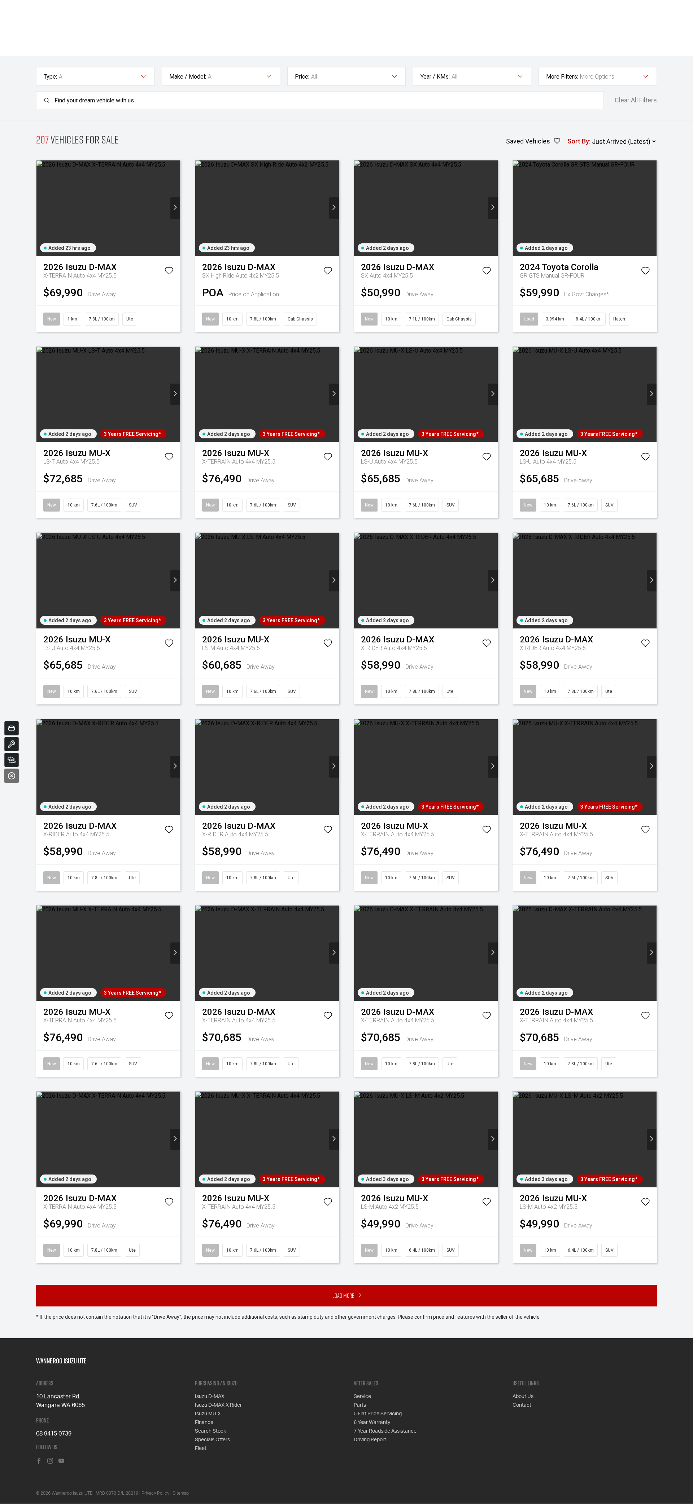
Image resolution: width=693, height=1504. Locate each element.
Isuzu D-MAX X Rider (218, 1405)
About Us (523, 1396)
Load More (343, 1295)
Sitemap (181, 1493)
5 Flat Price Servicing (378, 1413)
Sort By (578, 141)
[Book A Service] (11, 744)
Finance (204, 1422)
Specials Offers (212, 1439)
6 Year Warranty (372, 1422)
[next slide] (175, 208)
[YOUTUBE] (61, 1461)
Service (362, 1396)
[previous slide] (41, 208)
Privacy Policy (155, 1493)
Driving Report (370, 1439)
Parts (360, 1405)
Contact (522, 1405)
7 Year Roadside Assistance (385, 1431)
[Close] (11, 776)
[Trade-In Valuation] (11, 728)
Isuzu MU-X (208, 1413)
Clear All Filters (636, 100)
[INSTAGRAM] (50, 1461)
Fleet (200, 1448)
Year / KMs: (435, 76)
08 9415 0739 (53, 1434)
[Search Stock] (11, 760)
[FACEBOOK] (39, 1461)
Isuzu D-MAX (210, 1396)
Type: (50, 76)
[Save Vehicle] (169, 272)
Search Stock (210, 1431)
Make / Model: (187, 76)
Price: (302, 76)
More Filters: (562, 76)
